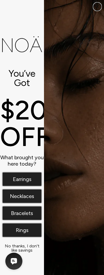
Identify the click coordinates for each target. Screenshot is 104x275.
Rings (22, 230)
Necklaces (22, 196)
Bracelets (22, 213)
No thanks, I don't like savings (22, 247)
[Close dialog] (97, 7)
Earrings (22, 179)
